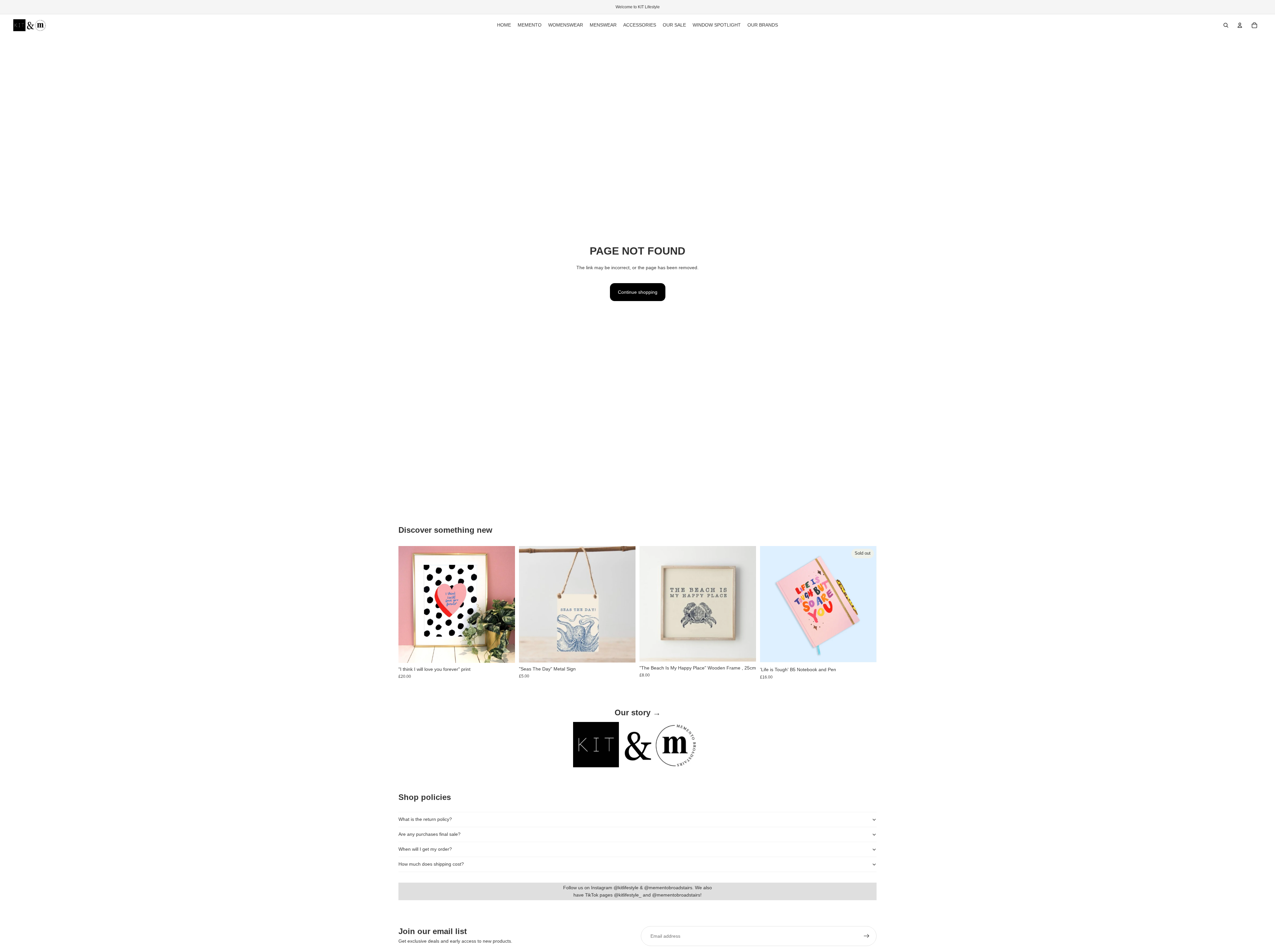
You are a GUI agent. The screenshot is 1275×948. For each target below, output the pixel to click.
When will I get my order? (425, 849)
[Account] (1239, 25)
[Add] (505, 653)
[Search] (1226, 25)
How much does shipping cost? (431, 864)
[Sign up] (867, 936)
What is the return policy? (425, 819)
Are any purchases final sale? (429, 834)
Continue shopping (637, 292)
